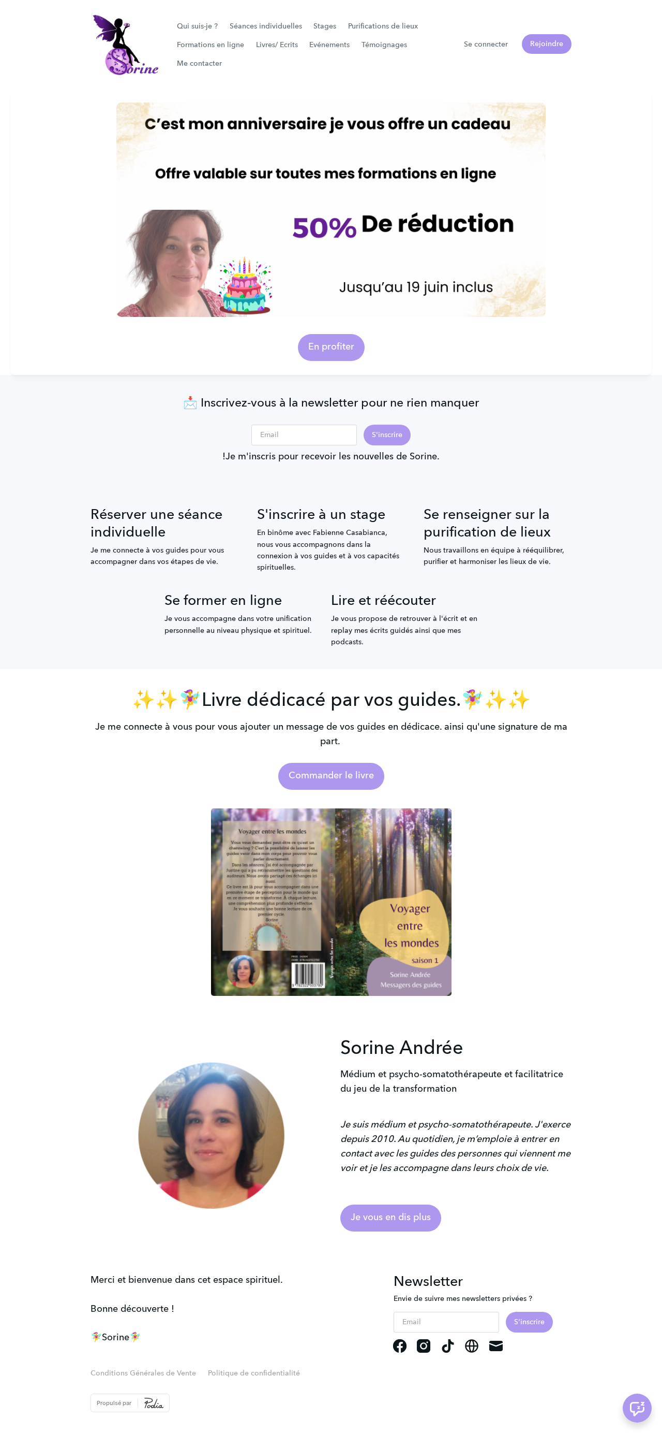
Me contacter (199, 63)
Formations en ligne (210, 45)
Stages (324, 26)
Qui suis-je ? (197, 26)
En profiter (331, 347)
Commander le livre (331, 775)
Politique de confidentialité (254, 1373)
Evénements (329, 45)
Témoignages (384, 45)
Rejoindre (546, 44)
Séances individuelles (266, 26)
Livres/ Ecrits (277, 45)
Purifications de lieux (383, 26)
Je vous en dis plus (391, 1217)
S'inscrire (387, 435)
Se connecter (486, 44)
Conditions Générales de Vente (143, 1373)
